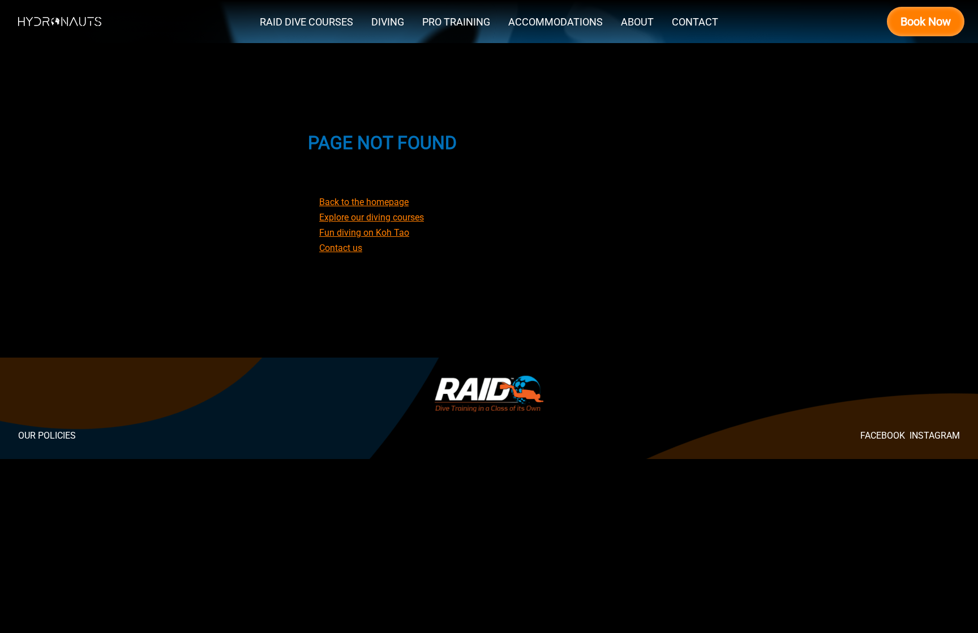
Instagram (935, 435)
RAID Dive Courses (306, 22)
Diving (387, 22)
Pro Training (456, 22)
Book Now (925, 21)
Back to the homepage (364, 202)
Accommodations (555, 22)
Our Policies (47, 435)
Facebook (882, 435)
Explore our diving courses (371, 217)
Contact (695, 22)
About (637, 22)
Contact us (340, 248)
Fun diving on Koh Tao (364, 232)
